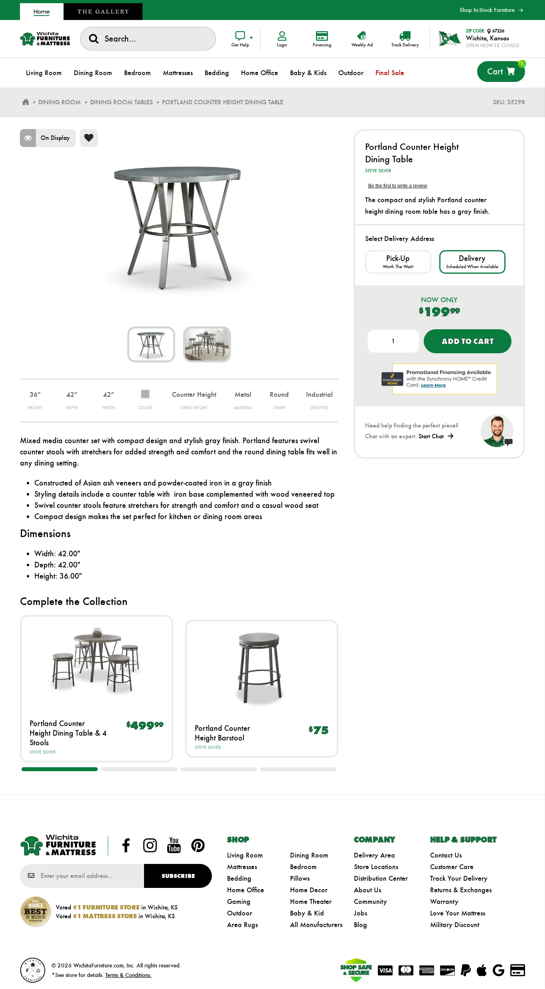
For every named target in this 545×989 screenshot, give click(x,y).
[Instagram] (150, 846)
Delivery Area (374, 855)
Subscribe (178, 876)
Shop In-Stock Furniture (487, 10)
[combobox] (148, 39)
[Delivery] (472, 262)
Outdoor (239, 913)
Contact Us (446, 855)
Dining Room (309, 855)
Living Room (245, 855)
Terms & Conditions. (128, 975)
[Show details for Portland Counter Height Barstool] (262, 666)
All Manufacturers (316, 924)
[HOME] (25, 102)
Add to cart (467, 341)
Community (370, 901)
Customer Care (452, 866)
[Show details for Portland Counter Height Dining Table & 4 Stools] (97, 662)
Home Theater (311, 901)
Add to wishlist (89, 138)
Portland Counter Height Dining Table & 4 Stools (68, 732)
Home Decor (309, 890)
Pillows (300, 878)
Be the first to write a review (397, 186)
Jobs (360, 913)
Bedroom (303, 866)
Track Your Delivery (459, 878)
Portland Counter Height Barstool (222, 732)
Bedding (239, 878)
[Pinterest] (198, 846)
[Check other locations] (398, 262)
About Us (367, 890)
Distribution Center (381, 878)
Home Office (245, 890)
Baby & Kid (307, 913)
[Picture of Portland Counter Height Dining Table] (151, 344)
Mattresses (242, 866)
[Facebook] (126, 846)
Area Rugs (242, 924)
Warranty (444, 901)
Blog (360, 924)
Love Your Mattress (457, 913)
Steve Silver (42, 752)
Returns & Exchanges (461, 890)
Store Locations (376, 866)
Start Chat (431, 436)
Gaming (239, 901)
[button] (60, 769)
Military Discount (454, 924)
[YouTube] (174, 846)
